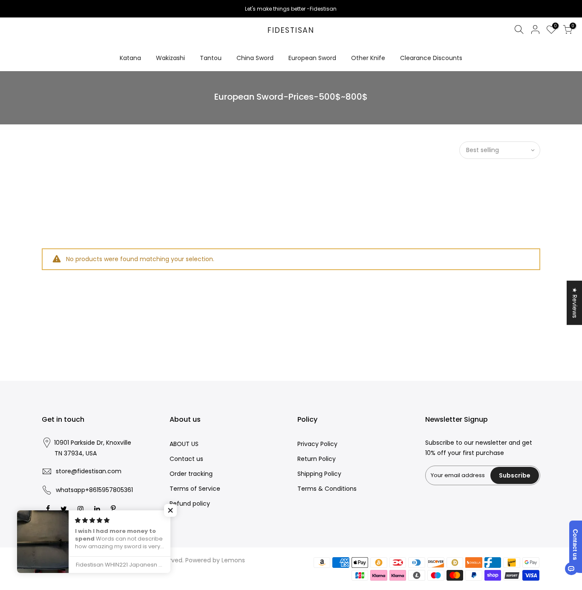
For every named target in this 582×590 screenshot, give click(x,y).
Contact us (186, 459)
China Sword (255, 58)
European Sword (312, 58)
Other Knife (368, 58)
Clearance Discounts (431, 58)
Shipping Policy (319, 473)
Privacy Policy (317, 444)
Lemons (233, 560)
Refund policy (190, 503)
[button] (170, 510)
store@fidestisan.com (88, 471)
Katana (130, 58)
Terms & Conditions (327, 488)
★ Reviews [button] (574, 302)
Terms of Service (195, 488)
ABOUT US (184, 444)
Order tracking (191, 473)
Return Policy (316, 459)
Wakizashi (170, 58)
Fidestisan (291, 31)
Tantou (211, 58)
